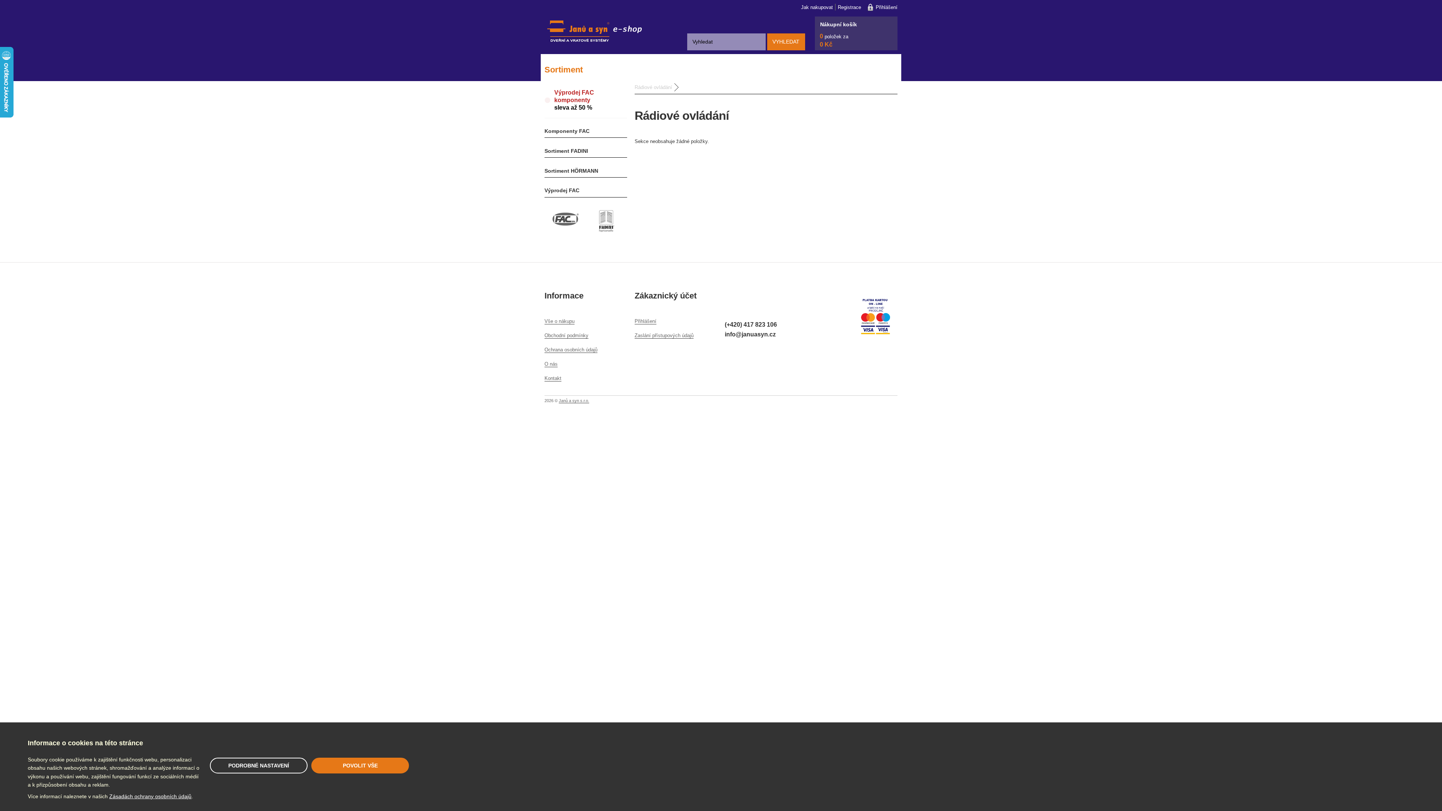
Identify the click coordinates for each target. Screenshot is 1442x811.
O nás (551, 364)
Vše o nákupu (560, 321)
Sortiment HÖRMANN (571, 171)
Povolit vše (360, 766)
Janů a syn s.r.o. (574, 400)
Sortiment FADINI (566, 151)
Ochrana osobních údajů (571, 350)
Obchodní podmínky (566, 335)
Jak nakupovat (817, 7)
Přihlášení (886, 7)
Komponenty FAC (567, 131)
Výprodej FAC (562, 190)
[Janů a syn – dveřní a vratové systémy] (593, 48)
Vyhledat (785, 42)
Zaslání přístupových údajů (664, 335)
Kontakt (553, 378)
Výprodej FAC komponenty (574, 100)
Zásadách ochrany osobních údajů (150, 796)
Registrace (849, 7)
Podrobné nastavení (258, 766)
